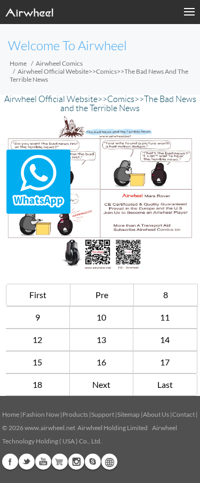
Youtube (43, 462)
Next (101, 384)
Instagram (76, 462)
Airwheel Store (60, 462)
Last (165, 384)
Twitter (27, 462)
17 (165, 362)
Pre (101, 295)
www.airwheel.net (50, 428)
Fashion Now (40, 414)
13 (101, 339)
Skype (93, 462)
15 (37, 362)
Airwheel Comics (59, 63)
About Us (156, 414)
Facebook (10, 462)
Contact (183, 414)
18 (37, 384)
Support (102, 414)
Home (18, 63)
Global (109, 462)
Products (75, 414)
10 (101, 317)
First (37, 295)
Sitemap (128, 414)
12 (37, 339)
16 (101, 362)
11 (165, 317)
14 (165, 339)
